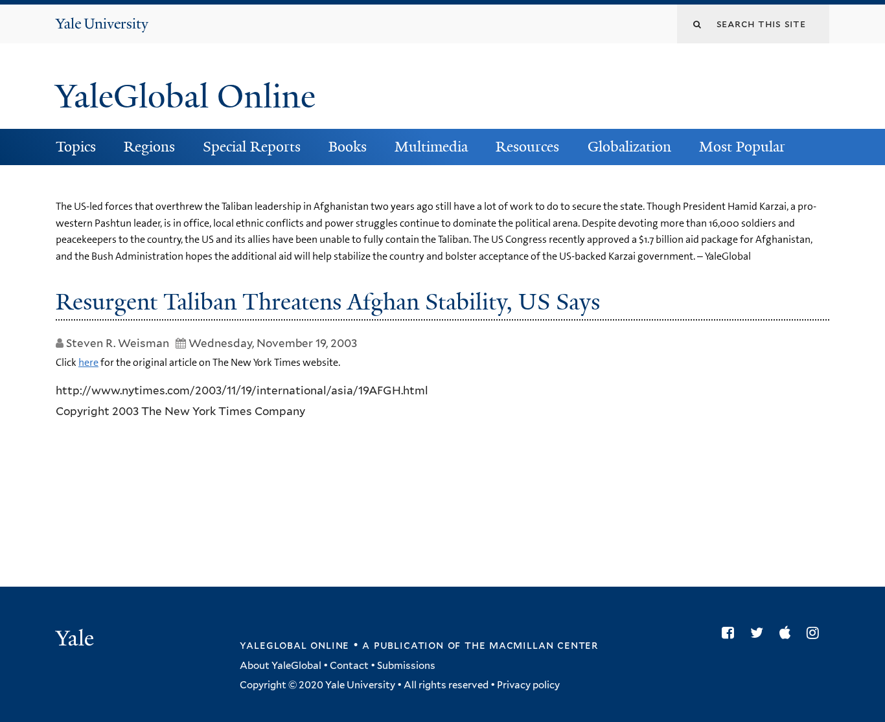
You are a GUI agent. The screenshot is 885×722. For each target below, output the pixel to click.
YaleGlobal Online (185, 96)
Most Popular (742, 146)
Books (347, 146)
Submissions (406, 665)
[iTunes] (788, 633)
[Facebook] (731, 633)
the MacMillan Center (531, 644)
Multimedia (431, 146)
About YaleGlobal (280, 665)
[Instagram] (816, 633)
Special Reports (252, 146)
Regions (149, 146)
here (88, 362)
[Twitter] (760, 633)
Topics (76, 146)
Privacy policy (528, 685)
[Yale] (76, 639)
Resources (527, 146)
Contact (349, 665)
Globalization (629, 146)
